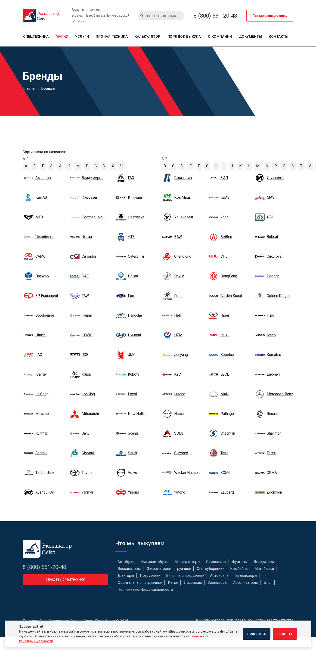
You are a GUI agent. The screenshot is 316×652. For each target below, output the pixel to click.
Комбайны (239, 568)
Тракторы (126, 575)
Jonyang (181, 354)
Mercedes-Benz (280, 394)
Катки (173, 582)
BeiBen (226, 237)
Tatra (224, 453)
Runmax (41, 433)
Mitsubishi (90, 413)
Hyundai (134, 335)
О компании (220, 36)
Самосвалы (216, 561)
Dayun (179, 276)
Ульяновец (183, 217)
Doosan (273, 276)
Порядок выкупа (184, 36)
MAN (224, 394)
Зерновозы (217, 582)
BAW (178, 237)
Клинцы (135, 197)
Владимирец (93, 178)
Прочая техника (112, 36)
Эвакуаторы (264, 561)
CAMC (40, 256)
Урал (224, 217)
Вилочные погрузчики (185, 575)
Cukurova (274, 256)
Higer (224, 315)
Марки (62, 36)
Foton (178, 296)
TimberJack (44, 472)
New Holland (138, 413)
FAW (85, 296)
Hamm (87, 315)
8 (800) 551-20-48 (215, 16)
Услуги (82, 36)
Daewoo (42, 276)
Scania (133, 433)
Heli (177, 315)
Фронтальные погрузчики (140, 582)
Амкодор (43, 178)
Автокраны (219, 575)
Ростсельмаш (93, 217)
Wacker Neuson (187, 472)
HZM (178, 335)
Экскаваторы (129, 568)
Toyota (87, 472)
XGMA (272, 472)
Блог (268, 582)
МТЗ (39, 217)
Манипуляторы (187, 561)
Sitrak (132, 453)
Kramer (41, 374)
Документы (250, 36)
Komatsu (274, 354)
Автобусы (126, 561)
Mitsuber (42, 413)
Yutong (179, 492)
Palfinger (227, 413)
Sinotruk (88, 453)
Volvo (132, 472)
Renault (273, 413)
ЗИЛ (224, 178)
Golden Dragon (279, 296)
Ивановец (276, 178)
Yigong (133, 492)
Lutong (179, 394)
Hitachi (40, 335)
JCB (85, 354)
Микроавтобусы (154, 561)
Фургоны (240, 561)
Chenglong (182, 256)
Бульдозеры (246, 575)
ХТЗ (270, 217)
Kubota (133, 374)
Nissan (180, 413)
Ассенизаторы (245, 582)
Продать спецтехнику (269, 16)
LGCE (224, 374)
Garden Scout (231, 296)
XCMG (225, 472)
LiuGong (42, 394)
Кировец (89, 197)
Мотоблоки (264, 568)
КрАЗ (224, 197)
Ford (131, 296)
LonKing (88, 394)
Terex (271, 453)
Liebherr (273, 374)
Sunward (181, 453)
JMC (132, 354)
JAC (38, 354)
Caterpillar (136, 256)
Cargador (89, 256)
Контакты (278, 36)
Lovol (132, 394)
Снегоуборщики (210, 568)
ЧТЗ (131, 237)
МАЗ (270, 197)
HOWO (87, 335)
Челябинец (45, 237)
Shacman (227, 433)
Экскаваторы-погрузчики (169, 568)
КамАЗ (41, 197)
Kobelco (227, 354)
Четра (87, 237)
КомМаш (182, 197)
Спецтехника (36, 36)
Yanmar (87, 492)
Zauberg (227, 492)
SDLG (178, 433)
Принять (284, 634)
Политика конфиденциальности (145, 589)
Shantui (41, 453)
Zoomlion (274, 492)
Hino (270, 315)
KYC (177, 374)
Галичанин (183, 178)
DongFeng (228, 276)
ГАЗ (131, 178)
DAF (85, 276)
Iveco (271, 335)
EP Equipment (46, 296)
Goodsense (44, 315)
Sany (86, 433)
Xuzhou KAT (45, 492)
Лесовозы (193, 582)
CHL (223, 256)
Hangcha (135, 315)
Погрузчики (150, 575)
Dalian (133, 276)
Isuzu (224, 335)
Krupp (86, 374)
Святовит (136, 217)
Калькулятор (148, 36)
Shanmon (274, 433)
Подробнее (256, 634)
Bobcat (272, 237)
